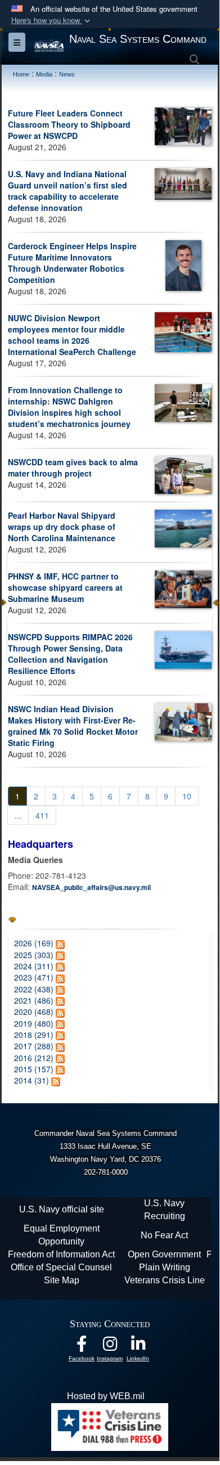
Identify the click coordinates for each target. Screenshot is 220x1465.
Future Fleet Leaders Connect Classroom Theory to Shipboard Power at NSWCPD (69, 124)
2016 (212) (33, 1057)
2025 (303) (33, 954)
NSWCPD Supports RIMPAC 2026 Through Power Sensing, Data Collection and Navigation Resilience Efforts (70, 653)
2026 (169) (33, 943)
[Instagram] (110, 1346)
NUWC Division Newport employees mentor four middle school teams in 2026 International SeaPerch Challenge (72, 334)
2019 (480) (33, 1023)
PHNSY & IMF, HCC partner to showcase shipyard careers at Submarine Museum (65, 587)
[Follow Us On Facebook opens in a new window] (82, 1346)
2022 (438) (33, 989)
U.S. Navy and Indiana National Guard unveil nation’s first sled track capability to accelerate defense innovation (67, 190)
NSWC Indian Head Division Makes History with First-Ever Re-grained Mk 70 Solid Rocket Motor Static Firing (73, 725)
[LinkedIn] (138, 1346)
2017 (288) (33, 1045)
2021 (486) (33, 1000)
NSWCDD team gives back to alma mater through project (73, 467)
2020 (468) (33, 1011)
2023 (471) (33, 977)
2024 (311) (33, 966)
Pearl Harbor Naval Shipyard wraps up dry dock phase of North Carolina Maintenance (61, 526)
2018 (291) (33, 1034)
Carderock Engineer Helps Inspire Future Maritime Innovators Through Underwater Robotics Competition (72, 262)
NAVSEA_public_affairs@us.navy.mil (91, 887)
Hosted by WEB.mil (106, 1396)
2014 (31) (31, 1080)
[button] (51, 20)
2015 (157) (33, 1069)
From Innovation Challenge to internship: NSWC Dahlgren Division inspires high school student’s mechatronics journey (69, 406)
